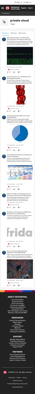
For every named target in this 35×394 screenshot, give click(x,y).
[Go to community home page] (12, 8)
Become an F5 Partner (17, 358)
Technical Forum (17, 301)
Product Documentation (17, 320)
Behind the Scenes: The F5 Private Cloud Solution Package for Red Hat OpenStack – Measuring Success (19, 38)
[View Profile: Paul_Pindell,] (4, 39)
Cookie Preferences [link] (17, 387)
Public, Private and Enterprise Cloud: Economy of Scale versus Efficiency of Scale (19, 194)
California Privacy (17, 380)
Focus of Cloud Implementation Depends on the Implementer (17, 251)
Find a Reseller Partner (17, 355)
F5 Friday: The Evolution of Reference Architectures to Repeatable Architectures (19, 212)
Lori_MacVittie (11, 106)
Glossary (17, 324)
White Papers (17, 322)
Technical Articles (17, 303)
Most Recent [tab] (5, 33)
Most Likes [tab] (14, 33)
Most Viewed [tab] (22, 33)
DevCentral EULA (18, 309)
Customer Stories (17, 326)
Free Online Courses (17, 330)
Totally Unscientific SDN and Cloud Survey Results (18, 116)
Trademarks (11, 377)
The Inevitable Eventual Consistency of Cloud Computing (19, 155)
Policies (19, 377)
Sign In (30, 8)
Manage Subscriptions (17, 339)
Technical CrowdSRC (17, 305)
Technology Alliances (17, 356)
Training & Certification (17, 332)
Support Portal (17, 347)
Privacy (25, 377)
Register (23, 8)
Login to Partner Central (17, 360)
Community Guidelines (17, 307)
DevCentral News (18, 300)
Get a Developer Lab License (17, 311)
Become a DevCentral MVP (17, 313)
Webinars (17, 328)
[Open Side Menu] (2, 8)
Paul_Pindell (10, 67)
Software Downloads (17, 345)
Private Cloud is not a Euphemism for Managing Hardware (19, 77)
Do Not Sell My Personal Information (17, 384)
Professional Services (17, 341)
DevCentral (6, 13)
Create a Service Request (17, 343)
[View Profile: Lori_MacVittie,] (4, 78)
